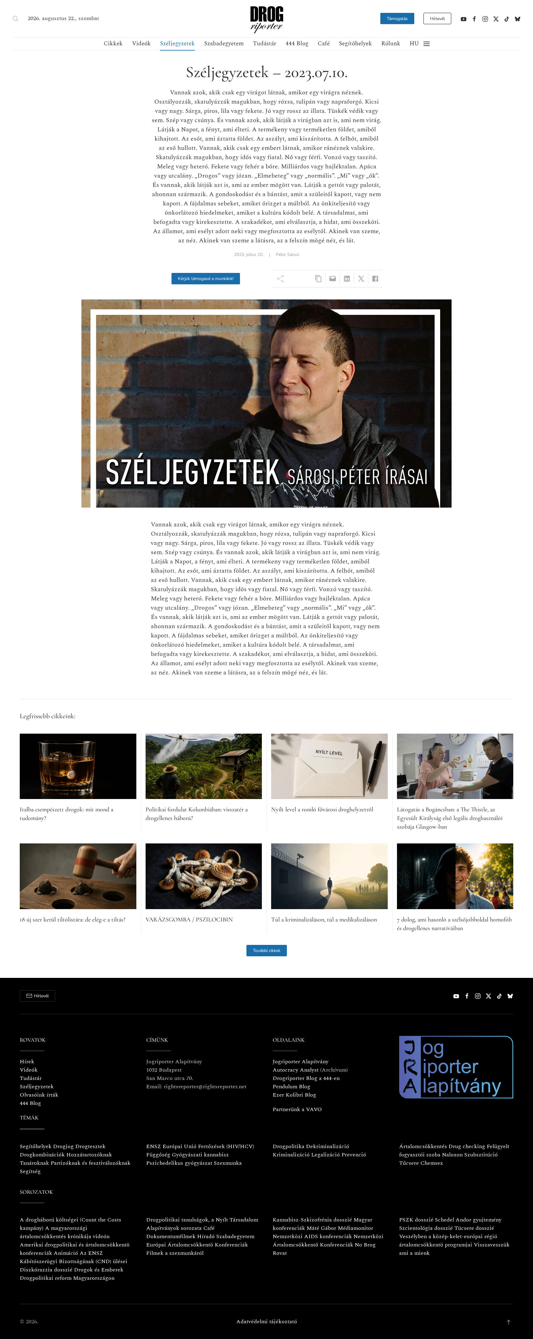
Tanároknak (34, 1163)
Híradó (206, 1236)
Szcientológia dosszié (426, 1228)
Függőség (158, 1155)
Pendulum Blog (291, 1086)
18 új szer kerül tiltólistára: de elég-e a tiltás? (73, 919)
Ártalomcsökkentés (423, 1146)
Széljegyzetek (177, 43)
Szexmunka (228, 1163)
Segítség (30, 1171)
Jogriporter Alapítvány (300, 1061)
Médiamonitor (355, 1228)
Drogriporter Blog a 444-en (306, 1078)
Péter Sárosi (287, 255)
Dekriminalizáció (327, 1146)
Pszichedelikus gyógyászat (179, 1163)
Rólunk (390, 43)
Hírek (27, 1061)
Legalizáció (325, 1155)
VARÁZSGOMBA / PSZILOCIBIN (189, 919)
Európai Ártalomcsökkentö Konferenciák (197, 1245)
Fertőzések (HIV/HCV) (226, 1146)
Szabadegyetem (224, 43)
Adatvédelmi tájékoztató (266, 1321)
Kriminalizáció (291, 1155)
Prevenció (353, 1155)
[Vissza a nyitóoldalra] (266, 18)
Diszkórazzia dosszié (46, 1270)
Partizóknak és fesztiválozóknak (90, 1163)
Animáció (66, 1253)
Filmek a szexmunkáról (175, 1253)
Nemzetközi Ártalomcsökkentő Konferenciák (328, 1240)
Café (324, 43)
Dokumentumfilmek (171, 1236)
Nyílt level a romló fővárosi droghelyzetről (322, 809)
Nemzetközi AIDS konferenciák (312, 1236)
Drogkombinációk (42, 1155)
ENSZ (153, 1146)
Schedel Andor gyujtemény (468, 1220)
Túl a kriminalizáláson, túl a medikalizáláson (324, 919)
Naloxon (452, 1155)
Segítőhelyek (355, 43)
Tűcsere (409, 1163)
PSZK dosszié (416, 1220)
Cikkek (113, 43)
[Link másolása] (318, 278)
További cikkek (266, 951)
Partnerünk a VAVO (297, 1109)
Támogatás (397, 19)
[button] (15, 18)
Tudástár (264, 43)
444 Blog (297, 43)
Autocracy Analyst (296, 1070)
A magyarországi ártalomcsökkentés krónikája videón (64, 1232)
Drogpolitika (288, 1146)
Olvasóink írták (39, 1095)
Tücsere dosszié (474, 1228)
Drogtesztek (90, 1146)
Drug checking (466, 1146)
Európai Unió (179, 1146)
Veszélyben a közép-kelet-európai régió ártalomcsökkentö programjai (448, 1240)
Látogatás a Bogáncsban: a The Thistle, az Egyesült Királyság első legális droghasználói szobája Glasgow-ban (449, 818)
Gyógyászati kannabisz (200, 1155)
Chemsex (431, 1163)
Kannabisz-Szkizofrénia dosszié (312, 1220)
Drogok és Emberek (98, 1270)
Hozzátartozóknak (89, 1155)
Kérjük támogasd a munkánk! (205, 279)
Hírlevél (437, 19)
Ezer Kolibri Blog (294, 1095)
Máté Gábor (321, 1228)
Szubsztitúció (481, 1155)
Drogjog (63, 1146)
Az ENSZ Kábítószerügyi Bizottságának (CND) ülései (73, 1257)
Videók (141, 43)
